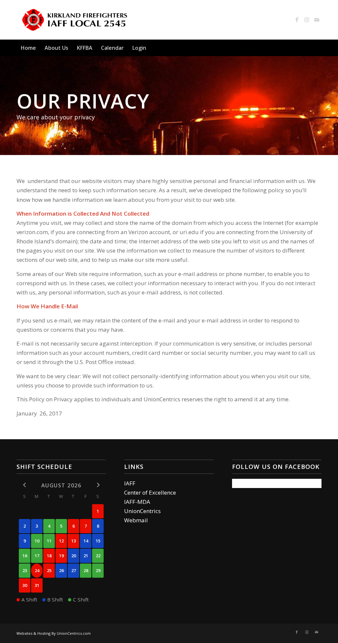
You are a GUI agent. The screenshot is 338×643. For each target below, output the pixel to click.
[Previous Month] (24, 485)
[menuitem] (28, 48)
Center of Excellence (150, 492)
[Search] (317, 48)
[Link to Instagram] (307, 20)
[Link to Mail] (316, 20)
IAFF (129, 483)
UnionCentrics (142, 511)
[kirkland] (75, 20)
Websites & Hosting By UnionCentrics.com (54, 633)
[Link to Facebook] (297, 20)
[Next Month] (98, 485)
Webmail (136, 520)
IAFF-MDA (137, 501)
